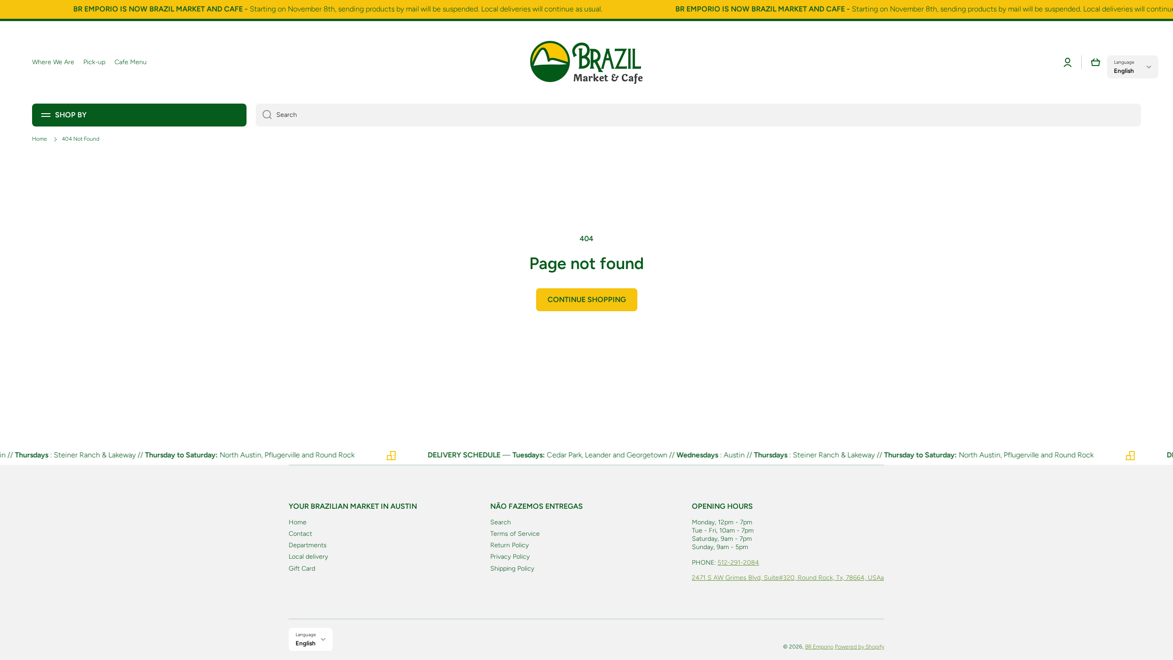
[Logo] (586, 62)
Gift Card (302, 568)
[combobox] (698, 115)
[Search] (264, 115)
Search (500, 522)
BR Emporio (819, 647)
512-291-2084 (738, 562)
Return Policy (509, 545)
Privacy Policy (510, 557)
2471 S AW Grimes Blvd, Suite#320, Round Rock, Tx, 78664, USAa (788, 578)
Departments (308, 545)
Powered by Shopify (859, 647)
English (1124, 70)
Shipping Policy (512, 568)
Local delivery (308, 557)
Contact (300, 534)
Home (39, 139)
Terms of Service (515, 534)
